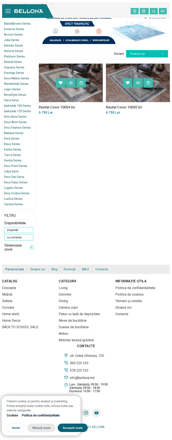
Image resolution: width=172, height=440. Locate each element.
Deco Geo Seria (14, 177)
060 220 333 (79, 363)
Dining (63, 301)
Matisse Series (13, 133)
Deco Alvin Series (15, 122)
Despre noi (37, 269)
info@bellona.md (81, 378)
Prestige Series (14, 73)
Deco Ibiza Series (15, 116)
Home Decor (11, 321)
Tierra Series (12, 155)
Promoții (70, 269)
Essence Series (14, 29)
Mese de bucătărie (73, 321)
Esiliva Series (12, 149)
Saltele (7, 301)
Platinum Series (14, 56)
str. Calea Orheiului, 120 (86, 355)
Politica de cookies (129, 294)
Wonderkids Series (16, 83)
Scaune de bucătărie (74, 327)
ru (163, 11)
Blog (54, 269)
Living (63, 288)
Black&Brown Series (17, 23)
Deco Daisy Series (15, 182)
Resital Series (13, 62)
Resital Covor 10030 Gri (124, 107)
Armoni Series (13, 34)
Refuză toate (42, 427)
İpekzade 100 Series (17, 105)
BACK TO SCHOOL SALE (20, 327)
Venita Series (13, 160)
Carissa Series (13, 204)
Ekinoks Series (13, 45)
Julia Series (11, 40)
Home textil (10, 314)
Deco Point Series (15, 166)
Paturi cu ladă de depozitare (79, 314)
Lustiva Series (13, 198)
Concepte (9, 288)
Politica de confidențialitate (41, 415)
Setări (16, 427)
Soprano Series (14, 67)
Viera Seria (11, 100)
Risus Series (12, 144)
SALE (85, 269)
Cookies (12, 415)
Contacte (101, 269)
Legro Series (12, 89)
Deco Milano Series (16, 78)
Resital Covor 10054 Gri (57, 107)
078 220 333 (79, 370)
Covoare (8, 307)
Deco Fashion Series (17, 127)
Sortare (119, 53)
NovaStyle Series (15, 94)
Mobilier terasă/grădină (76, 340)
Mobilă (7, 294)
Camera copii (68, 307)
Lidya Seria (11, 171)
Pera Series (11, 138)
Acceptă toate (73, 427)
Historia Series (13, 51)
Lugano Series (13, 187)
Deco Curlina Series (17, 193)
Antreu (63, 334)
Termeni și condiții (128, 301)
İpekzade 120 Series (17, 111)
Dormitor (65, 294)
